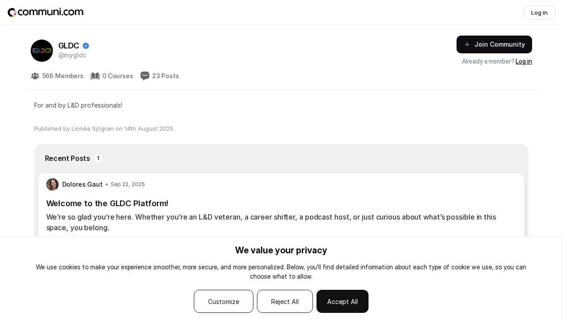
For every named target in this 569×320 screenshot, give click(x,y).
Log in (524, 61)
